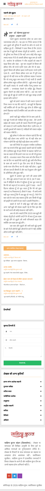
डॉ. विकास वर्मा (16, 257)
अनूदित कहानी (16, 16)
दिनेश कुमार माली (17, 269)
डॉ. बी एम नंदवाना (17, 281)
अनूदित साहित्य (8, 16)
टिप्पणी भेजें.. (22, 363)
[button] (12, 25)
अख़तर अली (26, 16)
